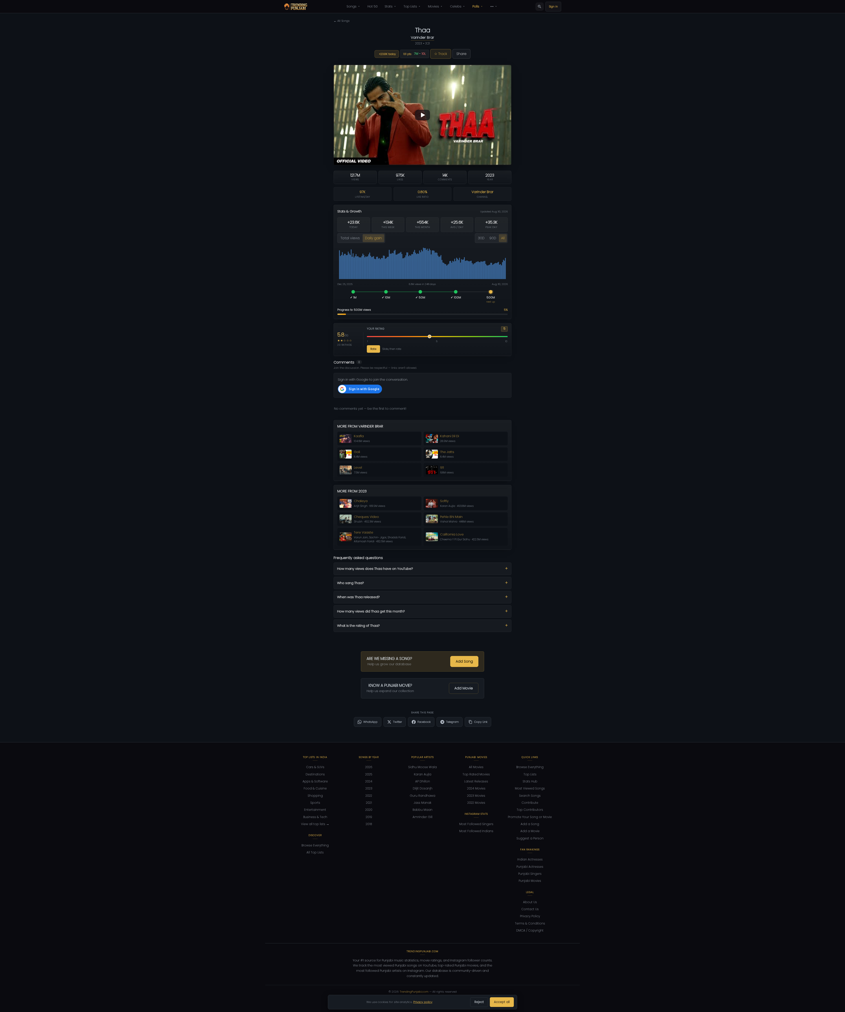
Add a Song (530, 824)
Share (461, 53)
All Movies (476, 767)
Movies (433, 6)
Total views (350, 238)
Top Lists (410, 6)
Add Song (464, 661)
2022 (369, 796)
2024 (368, 781)
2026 (368, 767)
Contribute (530, 803)
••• (492, 6)
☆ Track (440, 53)
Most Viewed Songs (530, 788)
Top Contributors (530, 810)
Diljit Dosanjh (422, 788)
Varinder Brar (422, 37)
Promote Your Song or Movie (530, 817)
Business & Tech (315, 817)
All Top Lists (315, 852)
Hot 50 (372, 6)
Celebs (455, 6)
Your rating (375, 329)
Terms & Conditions (530, 923)
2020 (368, 810)
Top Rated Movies (476, 774)
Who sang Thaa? (350, 583)
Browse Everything (315, 845)
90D (492, 238)
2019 (369, 817)
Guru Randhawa (422, 796)
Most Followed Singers (476, 824)
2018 (369, 824)
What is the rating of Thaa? (358, 625)
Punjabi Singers (530, 874)
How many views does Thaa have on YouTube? (375, 568)
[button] (422, 115)
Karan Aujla (422, 774)
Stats (389, 6)
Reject (479, 1002)
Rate (373, 349)
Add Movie (463, 688)
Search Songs (530, 796)
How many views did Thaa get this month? (371, 611)
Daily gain (373, 238)
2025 (368, 774)
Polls (475, 6)
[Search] (539, 6)
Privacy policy (422, 1002)
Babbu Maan (422, 810)
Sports (315, 803)
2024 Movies (476, 788)
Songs (351, 6)
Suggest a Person (530, 838)
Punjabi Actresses (529, 867)
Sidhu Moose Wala (422, 767)
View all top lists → (315, 824)
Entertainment (315, 810)
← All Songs (342, 21)
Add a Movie (530, 831)
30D (481, 238)
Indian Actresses (530, 859)
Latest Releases (476, 781)
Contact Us (530, 909)
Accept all (502, 1002)
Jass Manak (422, 803)
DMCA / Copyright (530, 930)
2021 (369, 803)
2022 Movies (476, 803)
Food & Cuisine (315, 788)
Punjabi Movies (530, 881)
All (503, 238)
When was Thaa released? (358, 597)
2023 (369, 788)
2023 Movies (476, 796)
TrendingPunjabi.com (414, 992)
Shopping (315, 796)
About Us (530, 902)
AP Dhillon (422, 781)
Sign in (553, 6)
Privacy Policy (530, 916)
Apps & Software (315, 781)
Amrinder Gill (422, 817)
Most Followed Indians (476, 831)
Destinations (315, 774)
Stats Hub (530, 781)
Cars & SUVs (315, 767)
